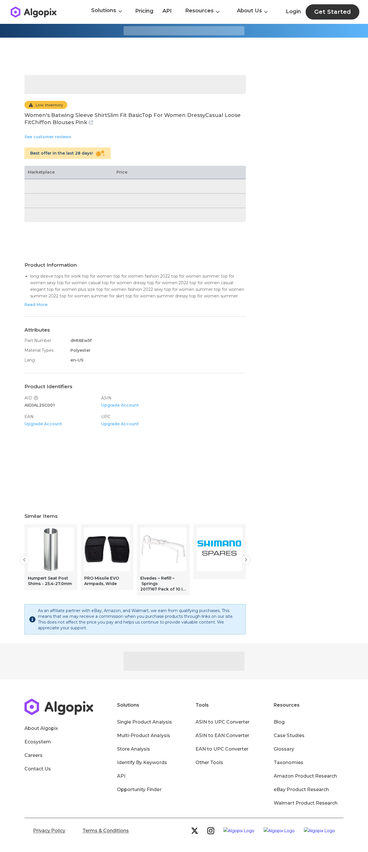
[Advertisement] (184, 56)
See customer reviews (47, 136)
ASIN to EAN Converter (222, 735)
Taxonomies (288, 762)
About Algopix (41, 728)
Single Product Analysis (144, 722)
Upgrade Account (120, 405)
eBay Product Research (301, 789)
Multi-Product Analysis (143, 735)
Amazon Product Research (305, 776)
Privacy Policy (49, 830)
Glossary (284, 749)
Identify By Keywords (142, 762)
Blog (279, 722)
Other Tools (209, 762)
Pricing (144, 11)
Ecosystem (37, 742)
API (167, 11)
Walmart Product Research (306, 803)
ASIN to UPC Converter (222, 722)
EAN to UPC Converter (222, 749)
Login (293, 11)
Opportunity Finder (139, 789)
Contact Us (37, 769)
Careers (33, 755)
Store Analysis (133, 749)
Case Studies (289, 735)
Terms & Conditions (106, 830)
